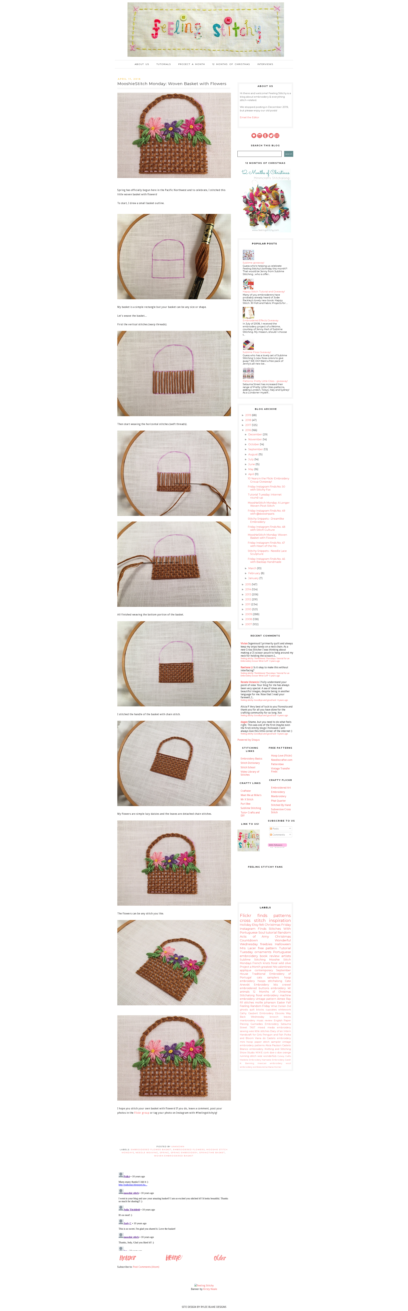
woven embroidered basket (173, 1156)
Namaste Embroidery (273, 1060)
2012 (248, 599)
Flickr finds (253, 915)
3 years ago (274, 661)
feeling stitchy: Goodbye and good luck (258, 700)
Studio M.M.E (254, 1052)
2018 (248, 420)
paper (258, 1041)
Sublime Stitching (251, 808)
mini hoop (246, 1041)
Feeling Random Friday (255, 1006)
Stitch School (248, 767)
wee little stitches (259, 1031)
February (254, 573)
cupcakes (271, 1009)
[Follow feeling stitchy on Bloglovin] (277, 846)
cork (266, 1052)
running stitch (248, 1056)
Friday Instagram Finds (265, 926)
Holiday (245, 925)
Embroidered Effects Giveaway (260, 320)
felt (261, 925)
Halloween (283, 944)
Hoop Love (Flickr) (281, 755)
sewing (244, 1031)
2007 (249, 624)
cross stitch (253, 920)
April (251, 474)
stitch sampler (272, 1041)
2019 (248, 415)
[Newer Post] (127, 1260)
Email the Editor (249, 117)
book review (269, 956)
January (253, 578)
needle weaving (147, 1152)
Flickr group (141, 1112)
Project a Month (191, 64)
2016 (248, 430)
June (251, 464)
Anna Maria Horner (271, 1067)
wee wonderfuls (266, 1056)
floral (274, 963)
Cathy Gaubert (249, 1013)
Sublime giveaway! (253, 262)
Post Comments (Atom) (146, 1266)
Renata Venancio (250, 682)
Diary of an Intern (280, 1031)
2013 (248, 594)
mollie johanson (265, 1002)
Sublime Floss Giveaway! (257, 352)
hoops (261, 981)
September (256, 449)
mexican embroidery (270, 1063)
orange (287, 1052)
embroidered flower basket (151, 1149)
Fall (288, 1002)
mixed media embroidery (274, 1027)
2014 (248, 589)
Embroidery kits (266, 984)
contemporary (264, 970)
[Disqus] (173, 1211)
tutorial (271, 932)
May (251, 469)
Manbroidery (278, 796)
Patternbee (277, 764)
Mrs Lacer (248, 948)
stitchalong (275, 981)
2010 (248, 609)
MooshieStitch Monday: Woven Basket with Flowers (267, 536)
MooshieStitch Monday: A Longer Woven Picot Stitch (269, 504)
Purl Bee (245, 803)
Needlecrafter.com (281, 759)
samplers (273, 977)
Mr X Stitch (247, 799)
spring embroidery (184, 1152)
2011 (248, 604)
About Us (142, 64)
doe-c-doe (276, 1052)
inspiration (280, 920)
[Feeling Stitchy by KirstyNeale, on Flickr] (204, 1285)
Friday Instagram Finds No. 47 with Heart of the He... (266, 544)
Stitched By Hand (281, 805)
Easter (281, 1002)
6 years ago (282, 700)
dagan (244, 721)
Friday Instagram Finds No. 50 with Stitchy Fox (266, 488)
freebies (266, 944)
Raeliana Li (247, 667)
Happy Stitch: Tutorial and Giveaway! (264, 291)
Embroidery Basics (251, 758)
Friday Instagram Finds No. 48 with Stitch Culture (266, 528)
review (268, 1020)
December (255, 434)
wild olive (285, 963)
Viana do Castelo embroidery (273, 1038)
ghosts (244, 1009)
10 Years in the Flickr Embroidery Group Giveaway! (268, 480)
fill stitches (247, 1002)
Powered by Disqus (248, 739)
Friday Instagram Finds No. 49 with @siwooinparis (266, 512)
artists (286, 956)
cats (259, 977)
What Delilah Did (281, 1006)
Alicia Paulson (273, 1045)
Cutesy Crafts (284, 1056)
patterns (282, 915)
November (255, 439)
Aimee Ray (284, 998)
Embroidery (278, 791)
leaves (287, 1016)
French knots (261, 963)
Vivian (244, 643)
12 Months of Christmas (231, 64)
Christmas (272, 925)
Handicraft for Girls (251, 1034)
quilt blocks (257, 1009)
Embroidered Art (281, 787)
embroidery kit (281, 988)
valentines (284, 966)
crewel (286, 984)
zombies (257, 1067)
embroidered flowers (189, 1149)
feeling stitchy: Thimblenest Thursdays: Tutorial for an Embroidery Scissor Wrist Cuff (265, 659)
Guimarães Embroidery (265, 1024)
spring (164, 1152)
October (254, 444)
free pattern (267, 948)
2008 (249, 619)
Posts (275, 828)
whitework (284, 1009)
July (251, 459)
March (252, 568)
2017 (248, 425)
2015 (248, 584)
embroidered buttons (254, 988)
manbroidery (247, 1020)
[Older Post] (219, 1260)
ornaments (263, 952)
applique (245, 970)
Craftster (246, 790)
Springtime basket (212, 1152)
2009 (249, 614)
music (260, 1020)
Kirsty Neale (210, 1289)
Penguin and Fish (273, 1034)
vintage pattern (266, 998)
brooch (274, 1016)
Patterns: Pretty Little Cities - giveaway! (265, 381)
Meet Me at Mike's (251, 795)
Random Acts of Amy (265, 934)
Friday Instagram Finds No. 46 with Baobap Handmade (266, 560)
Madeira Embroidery (250, 1060)
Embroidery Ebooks (271, 1013)
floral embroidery (267, 995)
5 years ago (274, 675)
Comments (278, 834)
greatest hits (269, 966)
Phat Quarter (278, 800)
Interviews (265, 64)
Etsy (255, 925)
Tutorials (164, 64)
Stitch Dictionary (250, 762)
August (253, 454)
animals (244, 991)
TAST (252, 1027)
